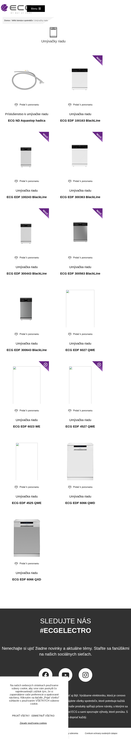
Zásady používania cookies (33, 723)
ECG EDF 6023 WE (26, 426)
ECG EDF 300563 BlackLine (80, 273)
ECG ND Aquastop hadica (26, 120)
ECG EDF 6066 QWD (80, 503)
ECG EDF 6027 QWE (80, 350)
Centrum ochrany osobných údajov (101, 733)
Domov (7, 20)
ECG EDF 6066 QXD (26, 579)
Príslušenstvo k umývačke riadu (26, 114)
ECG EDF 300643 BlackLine (27, 350)
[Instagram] (85, 675)
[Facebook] (45, 675)
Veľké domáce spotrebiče (22, 20)
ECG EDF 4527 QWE (80, 426)
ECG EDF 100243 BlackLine (27, 197)
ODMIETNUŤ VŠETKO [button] (42, 715)
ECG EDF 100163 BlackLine (80, 120)
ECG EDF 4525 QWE (26, 503)
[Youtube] (65, 675)
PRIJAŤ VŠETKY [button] (21, 715)
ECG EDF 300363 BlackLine (80, 197)
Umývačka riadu (80, 114)
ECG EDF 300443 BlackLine (27, 273)
